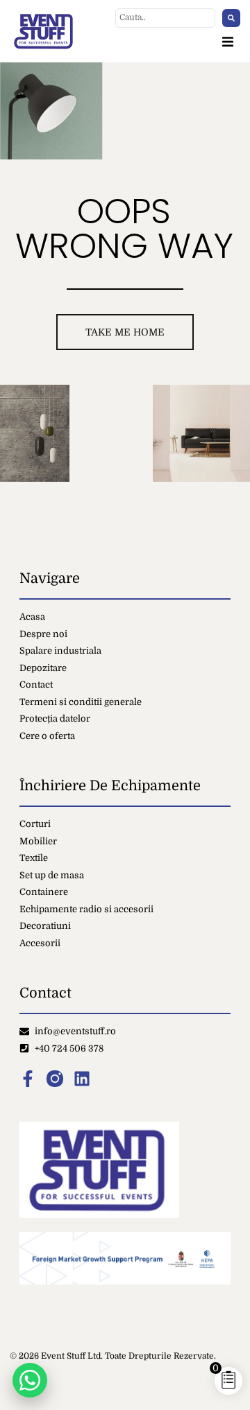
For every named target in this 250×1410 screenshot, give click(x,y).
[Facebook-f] (27, 1078)
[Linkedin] (82, 1078)
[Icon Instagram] (55, 1078)
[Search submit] (231, 18)
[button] (228, 42)
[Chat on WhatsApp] (29, 1380)
